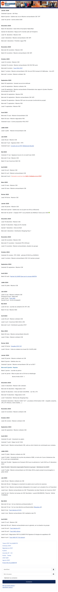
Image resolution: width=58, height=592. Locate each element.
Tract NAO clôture (15, 531)
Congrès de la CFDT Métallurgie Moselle (22, 146)
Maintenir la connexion (10, 578)
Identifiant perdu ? (7, 587)
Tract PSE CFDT (18, 68)
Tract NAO (12, 298)
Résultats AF (37, 507)
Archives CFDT (6, 545)
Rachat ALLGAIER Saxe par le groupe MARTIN (23, 276)
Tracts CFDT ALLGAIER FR (10, 543)
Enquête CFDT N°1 (16, 346)
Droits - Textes (6, 555)
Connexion (29, 582)
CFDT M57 (5, 558)
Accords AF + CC (7, 553)
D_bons (4, 550)
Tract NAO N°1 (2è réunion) (17, 537)
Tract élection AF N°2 (15, 510)
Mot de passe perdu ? (8, 585)
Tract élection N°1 (15, 528)
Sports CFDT (6, 560)
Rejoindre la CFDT (7, 548)
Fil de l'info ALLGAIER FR (9, 562)
